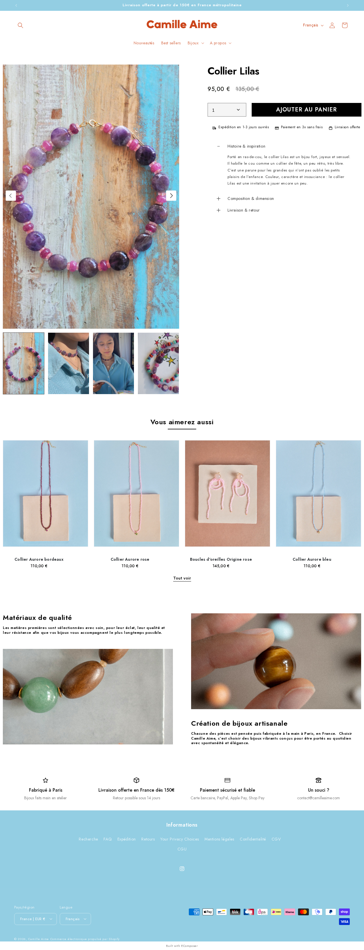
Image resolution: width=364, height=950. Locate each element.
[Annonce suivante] (348, 5)
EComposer (189, 945)
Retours (148, 839)
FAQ (108, 839)
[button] (20, 25)
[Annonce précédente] (16, 5)
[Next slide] (171, 196)
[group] (23, 363)
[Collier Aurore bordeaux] (45, 496)
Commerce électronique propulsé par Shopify (85, 938)
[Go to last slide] (11, 196)
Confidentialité (253, 839)
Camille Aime (38, 938)
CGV (276, 839)
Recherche (88, 839)
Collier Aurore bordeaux (39, 559)
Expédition (126, 839)
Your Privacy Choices (179, 839)
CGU (182, 849)
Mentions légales (219, 839)
